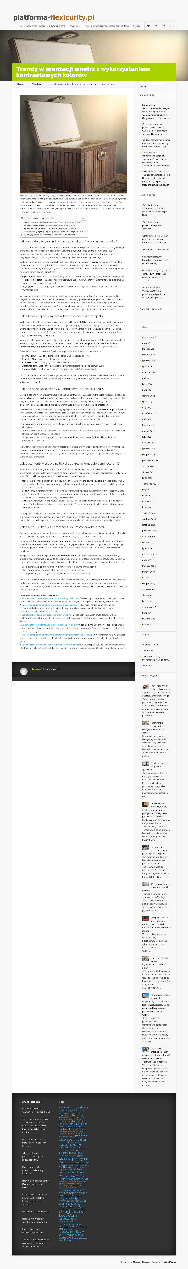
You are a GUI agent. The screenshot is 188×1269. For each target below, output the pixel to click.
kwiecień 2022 (149, 425)
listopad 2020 (148, 525)
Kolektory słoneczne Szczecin (74, 1125)
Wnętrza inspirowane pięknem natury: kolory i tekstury (50, 598)
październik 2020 (150, 531)
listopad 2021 (148, 454)
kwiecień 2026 (149, 349)
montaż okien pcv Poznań (73, 1137)
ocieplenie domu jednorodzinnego (70, 1146)
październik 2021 (150, 460)
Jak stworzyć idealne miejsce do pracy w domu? (47, 615)
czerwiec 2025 (149, 372)
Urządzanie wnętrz (65, 1209)
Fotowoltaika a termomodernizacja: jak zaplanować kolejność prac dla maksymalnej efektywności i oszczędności (156, 159)
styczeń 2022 (148, 443)
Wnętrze (136, 25)
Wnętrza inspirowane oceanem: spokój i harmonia (156, 887)
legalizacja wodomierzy (77, 1131)
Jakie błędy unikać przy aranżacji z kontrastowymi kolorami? (49, 235)
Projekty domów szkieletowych (72, 1167)
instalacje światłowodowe (67, 1119)
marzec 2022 (148, 431)
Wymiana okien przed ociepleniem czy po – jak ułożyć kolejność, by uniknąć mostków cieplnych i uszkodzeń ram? (156, 1055)
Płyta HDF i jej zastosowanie (155, 249)
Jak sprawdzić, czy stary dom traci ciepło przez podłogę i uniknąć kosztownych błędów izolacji (156, 924)
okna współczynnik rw (74, 1160)
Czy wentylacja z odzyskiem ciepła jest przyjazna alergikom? (154, 850)
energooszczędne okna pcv (71, 1115)
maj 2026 (146, 343)
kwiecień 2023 (149, 413)
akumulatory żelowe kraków (73, 1108)
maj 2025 (146, 378)
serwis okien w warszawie (67, 1188)
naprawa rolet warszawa (69, 1142)
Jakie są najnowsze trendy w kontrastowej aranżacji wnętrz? (49, 228)
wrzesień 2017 (149, 589)
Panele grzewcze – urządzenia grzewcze (155, 766)
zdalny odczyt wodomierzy (73, 1239)
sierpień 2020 (148, 542)
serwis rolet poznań (73, 1193)
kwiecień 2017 (148, 619)
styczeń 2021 (148, 513)
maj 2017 (146, 613)
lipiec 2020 (147, 548)
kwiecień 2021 (148, 495)
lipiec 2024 (147, 384)
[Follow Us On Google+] (172, 26)
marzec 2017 (148, 624)
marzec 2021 (148, 501)
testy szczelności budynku (72, 1199)
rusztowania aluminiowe (74, 1183)
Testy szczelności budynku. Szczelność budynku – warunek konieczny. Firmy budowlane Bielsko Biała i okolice (35, 1126)
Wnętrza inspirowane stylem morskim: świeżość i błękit (50, 605)
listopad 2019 (148, 583)
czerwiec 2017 (149, 607)
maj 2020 (146, 560)
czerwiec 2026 (149, 337)
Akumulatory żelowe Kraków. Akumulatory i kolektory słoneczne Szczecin (36, 1243)
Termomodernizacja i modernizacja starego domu (106, 25)
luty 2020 (146, 577)
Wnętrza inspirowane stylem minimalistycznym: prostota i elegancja (58, 635)
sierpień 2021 (148, 472)
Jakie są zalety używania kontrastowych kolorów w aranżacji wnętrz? (53, 222)
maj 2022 (146, 419)
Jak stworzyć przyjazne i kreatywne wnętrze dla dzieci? (51, 645)
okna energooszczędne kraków (70, 1152)
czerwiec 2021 (149, 484)
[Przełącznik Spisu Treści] (82, 218)
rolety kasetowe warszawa (73, 1177)
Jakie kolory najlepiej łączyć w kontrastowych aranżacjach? (49, 225)
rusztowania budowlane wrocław (73, 1186)
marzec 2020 (148, 572)
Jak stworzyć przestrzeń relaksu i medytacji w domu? (50, 625)
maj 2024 (146, 390)
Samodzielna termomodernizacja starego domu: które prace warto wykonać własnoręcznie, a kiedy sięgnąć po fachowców (156, 112)
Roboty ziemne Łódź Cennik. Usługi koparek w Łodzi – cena (35, 1184)
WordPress (170, 1262)
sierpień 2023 (148, 396)
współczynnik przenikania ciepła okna (73, 1227)
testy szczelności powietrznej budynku (72, 1205)
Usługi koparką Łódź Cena (71, 1213)
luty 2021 (146, 507)
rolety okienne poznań (66, 1181)
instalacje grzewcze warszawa (72, 1117)
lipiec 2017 (147, 601)
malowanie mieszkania (66, 1133)
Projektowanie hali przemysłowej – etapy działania (152, 225)
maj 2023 (146, 407)
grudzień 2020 (149, 519)
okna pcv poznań (75, 1156)
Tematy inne (74, 25)
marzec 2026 (148, 355)
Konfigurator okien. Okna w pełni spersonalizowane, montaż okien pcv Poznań (155, 239)
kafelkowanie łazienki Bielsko (73, 1122)
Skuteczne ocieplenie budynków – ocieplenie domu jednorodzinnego (156, 260)
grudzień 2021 (149, 448)
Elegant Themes (142, 1262)
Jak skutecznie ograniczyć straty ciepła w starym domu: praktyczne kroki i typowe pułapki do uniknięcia (154, 810)
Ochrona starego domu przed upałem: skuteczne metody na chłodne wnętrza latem (156, 143)
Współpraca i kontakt (35, 25)
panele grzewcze (69, 1163)
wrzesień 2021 (149, 466)
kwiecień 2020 (149, 566)
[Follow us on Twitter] (148, 26)
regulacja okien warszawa (71, 1174)
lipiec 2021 (147, 478)
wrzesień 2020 (149, 536)
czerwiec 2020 (149, 554)
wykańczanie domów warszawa (71, 1236)
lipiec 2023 (147, 401)
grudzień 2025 (149, 360)
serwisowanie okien (71, 1190)
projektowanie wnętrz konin (79, 1165)
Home (19, 25)
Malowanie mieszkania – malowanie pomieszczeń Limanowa (34, 1142)
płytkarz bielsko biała (70, 1169)
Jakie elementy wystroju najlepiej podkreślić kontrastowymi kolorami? (54, 231)
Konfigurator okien (69, 1129)
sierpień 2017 (148, 595)
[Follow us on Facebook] (156, 26)
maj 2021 (146, 489)
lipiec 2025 (147, 366)
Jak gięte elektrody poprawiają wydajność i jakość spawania (33, 1156)
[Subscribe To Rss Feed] (164, 26)
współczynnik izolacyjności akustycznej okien (70, 1221)
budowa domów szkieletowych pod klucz (71, 1112)
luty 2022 (146, 437)
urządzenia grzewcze (79, 1209)
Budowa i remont (57, 25)
